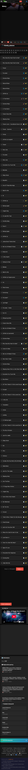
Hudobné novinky (6, 753)
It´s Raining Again (7, 420)
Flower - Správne (7, 129)
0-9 (1, 50)
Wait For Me (6, 190)
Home (4, 751)
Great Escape (6, 522)
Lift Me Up (5, 93)
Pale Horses (6, 287)
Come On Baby (6, 348)
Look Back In (6, 537)
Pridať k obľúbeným (5, 604)
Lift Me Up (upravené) (8, 333)
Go (3, 282)
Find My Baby (6, 221)
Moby (4, 6)
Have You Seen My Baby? (9, 542)
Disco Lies (5, 149)
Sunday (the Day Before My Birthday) (12, 461)
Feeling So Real (6, 262)
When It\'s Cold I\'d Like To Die (10, 532)
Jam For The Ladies (8, 471)
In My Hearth (6, 256)
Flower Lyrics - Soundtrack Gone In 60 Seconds (12, 124)
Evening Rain (6, 558)
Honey (4, 134)
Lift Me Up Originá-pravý (9, 277)
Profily (14, 751)
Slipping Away (6, 119)
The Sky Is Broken (7, 430)
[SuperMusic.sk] (5, 1)
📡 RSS (12, 754)
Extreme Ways (6, 78)
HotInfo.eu (11, 759)
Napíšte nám (15, 753)
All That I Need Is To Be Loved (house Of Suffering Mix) (12, 384)
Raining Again (6, 205)
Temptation (5, 404)
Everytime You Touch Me (9, 165)
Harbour (5, 456)
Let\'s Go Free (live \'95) (9, 527)
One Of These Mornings (9, 185)
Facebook (19, 754)
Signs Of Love (6, 547)
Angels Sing (6, 211)
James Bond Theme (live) (9, 241)
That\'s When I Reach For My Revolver (12, 517)
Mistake (4, 267)
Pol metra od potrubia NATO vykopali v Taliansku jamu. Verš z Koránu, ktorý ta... (13, 762)
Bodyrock (5, 251)
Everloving (5, 292)
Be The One (6, 507)
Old (3, 445)
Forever (5, 512)
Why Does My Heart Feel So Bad (11, 63)
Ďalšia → (20, 569)
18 (3, 195)
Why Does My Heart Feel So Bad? (11, 57)
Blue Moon (5, 379)
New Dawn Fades (7, 359)
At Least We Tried (7, 216)
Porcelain (5, 73)
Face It (4, 226)
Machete (5, 170)
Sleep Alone (6, 175)
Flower (4, 68)
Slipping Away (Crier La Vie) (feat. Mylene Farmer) (12, 369)
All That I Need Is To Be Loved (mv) (12, 394)
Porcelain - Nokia (7, 308)
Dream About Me (7, 114)
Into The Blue (6, 481)
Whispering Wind (7, 318)
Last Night (5, 302)
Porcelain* (5, 297)
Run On (4, 313)
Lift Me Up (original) (8, 139)
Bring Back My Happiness (9, 552)
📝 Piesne (14, 42)
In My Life (5, 399)
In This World (6, 98)
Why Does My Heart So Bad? (10, 343)
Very (4, 450)
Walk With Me (6, 563)
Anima (4, 410)
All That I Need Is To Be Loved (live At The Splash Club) (12, 425)
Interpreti (9, 751)
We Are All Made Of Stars (9, 246)
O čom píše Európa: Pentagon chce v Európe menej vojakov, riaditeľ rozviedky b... (13, 765)
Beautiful (5, 180)
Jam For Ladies (6, 435)
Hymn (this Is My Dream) (9, 496)
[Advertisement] (14, 25)
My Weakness (6, 501)
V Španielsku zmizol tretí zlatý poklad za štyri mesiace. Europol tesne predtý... (13, 768)
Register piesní (20, 751)
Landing (5, 415)
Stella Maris (5, 466)
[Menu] (1, 1)
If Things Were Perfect (8, 486)
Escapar (5, 389)
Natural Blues (6, 83)
